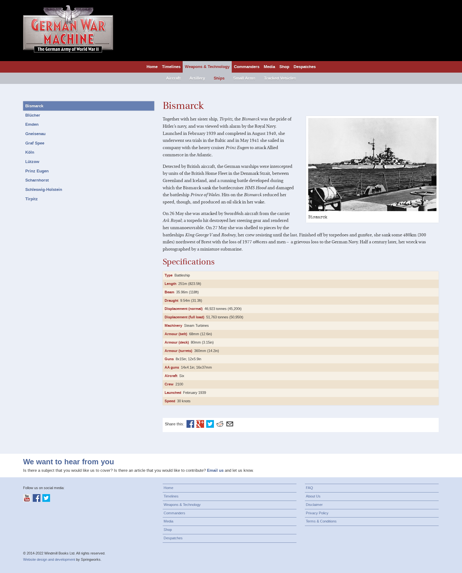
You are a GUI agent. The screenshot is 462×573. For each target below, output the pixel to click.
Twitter (210, 424)
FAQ (309, 487)
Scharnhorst (37, 180)
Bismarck (34, 106)
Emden (31, 124)
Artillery (197, 78)
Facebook (190, 424)
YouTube (27, 498)
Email (230, 424)
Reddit (220, 424)
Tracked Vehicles (280, 78)
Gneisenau (35, 134)
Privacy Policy (317, 513)
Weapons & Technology (207, 67)
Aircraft (173, 78)
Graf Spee (34, 143)
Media (269, 67)
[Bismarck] (372, 164)
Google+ (200, 424)
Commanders (246, 67)
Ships (219, 78)
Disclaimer (314, 504)
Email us (215, 470)
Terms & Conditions (321, 521)
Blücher (32, 115)
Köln (29, 152)
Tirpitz (31, 199)
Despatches (305, 67)
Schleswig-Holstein (43, 190)
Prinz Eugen (37, 171)
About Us (313, 496)
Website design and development (49, 559)
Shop (284, 67)
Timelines (171, 67)
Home (152, 67)
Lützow (32, 162)
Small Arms (244, 78)
